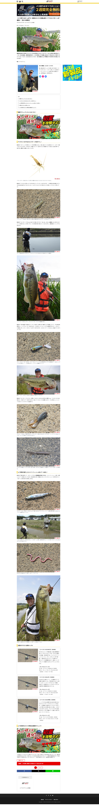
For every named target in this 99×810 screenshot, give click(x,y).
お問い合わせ (56, 799)
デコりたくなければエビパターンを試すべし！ (27, 100)
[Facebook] (24, 771)
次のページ (21, 760)
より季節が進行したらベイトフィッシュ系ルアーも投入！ (29, 103)
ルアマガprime (21, 25)
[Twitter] (38, 771)
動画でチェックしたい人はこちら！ (25, 98)
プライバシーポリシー (48, 799)
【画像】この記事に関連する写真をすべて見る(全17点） (31, 763)
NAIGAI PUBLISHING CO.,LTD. (48, 801)
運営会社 (42, 799)
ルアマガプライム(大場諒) (30, 22)
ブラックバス (27, 25)
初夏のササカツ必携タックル (24, 105)
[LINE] (52, 771)
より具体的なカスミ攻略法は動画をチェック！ (27, 107)
